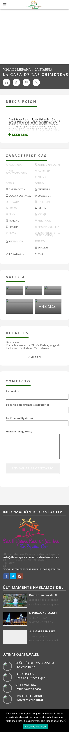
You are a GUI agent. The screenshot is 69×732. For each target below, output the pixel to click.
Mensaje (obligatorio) (19, 431)
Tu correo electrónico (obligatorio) (27, 404)
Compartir (34, 357)
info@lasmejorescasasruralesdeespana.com (33, 557)
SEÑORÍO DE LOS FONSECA (34, 663)
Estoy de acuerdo (35, 726)
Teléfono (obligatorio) (19, 418)
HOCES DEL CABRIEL (29, 696)
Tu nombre (12, 391)
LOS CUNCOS (24, 674)
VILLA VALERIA (25, 685)
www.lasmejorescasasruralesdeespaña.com (32, 569)
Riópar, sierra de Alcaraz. (47, 595)
